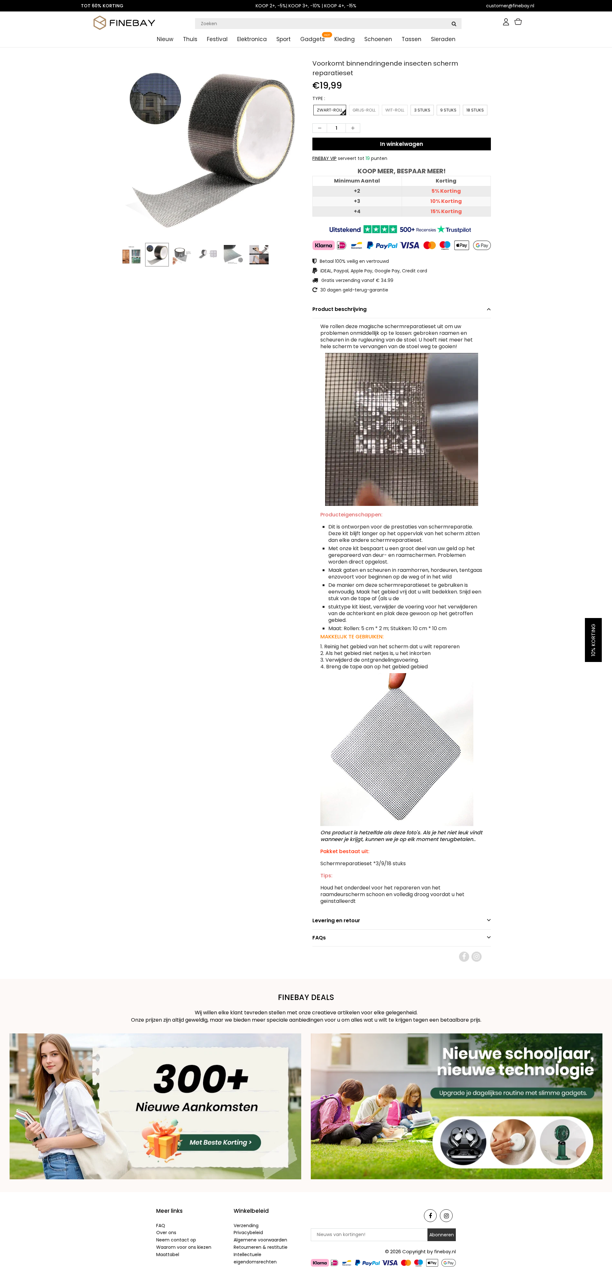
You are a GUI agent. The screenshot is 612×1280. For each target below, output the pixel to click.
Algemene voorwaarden (260, 1240)
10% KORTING (593, 640)
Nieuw (165, 39)
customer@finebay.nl (510, 6)
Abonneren (441, 1235)
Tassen (411, 39)
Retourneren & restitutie (261, 1247)
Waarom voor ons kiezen (183, 1247)
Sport (283, 39)
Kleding (344, 39)
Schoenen (378, 39)
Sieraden (443, 39)
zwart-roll (330, 110)
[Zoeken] (454, 23)
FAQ (160, 1225)
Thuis (190, 39)
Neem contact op (176, 1240)
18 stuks (475, 110)
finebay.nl (445, 1251)
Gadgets (312, 39)
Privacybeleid (248, 1232)
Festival (217, 39)
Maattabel (167, 1254)
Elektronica (252, 39)
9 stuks (448, 110)
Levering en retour (336, 920)
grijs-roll (364, 110)
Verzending (246, 1225)
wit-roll (394, 110)
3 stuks (422, 110)
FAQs (319, 937)
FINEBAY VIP (324, 158)
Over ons (166, 1232)
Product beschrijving (339, 309)
